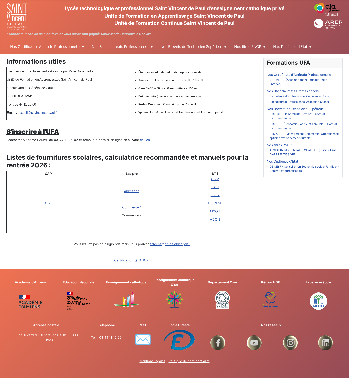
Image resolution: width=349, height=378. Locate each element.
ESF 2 (215, 195)
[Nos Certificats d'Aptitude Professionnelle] (82, 46)
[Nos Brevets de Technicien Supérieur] (224, 46)
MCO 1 (215, 211)
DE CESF (215, 203)
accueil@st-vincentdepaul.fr (37, 112)
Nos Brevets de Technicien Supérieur (191, 46)
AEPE (48, 203)
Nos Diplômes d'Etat (290, 46)
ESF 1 (215, 187)
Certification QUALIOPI (131, 260)
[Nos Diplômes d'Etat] (309, 46)
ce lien (145, 140)
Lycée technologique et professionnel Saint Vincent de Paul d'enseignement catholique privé (174, 8)
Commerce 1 (131, 207)
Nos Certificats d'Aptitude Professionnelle (45, 46)
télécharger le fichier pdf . (170, 244)
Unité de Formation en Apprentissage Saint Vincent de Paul (174, 16)
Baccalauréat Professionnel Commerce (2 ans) (300, 96)
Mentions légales (152, 361)
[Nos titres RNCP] (263, 46)
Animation (131, 191)
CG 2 (215, 179)
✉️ (143, 339)
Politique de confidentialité (189, 361)
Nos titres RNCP (247, 46)
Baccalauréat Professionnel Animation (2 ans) (299, 101)
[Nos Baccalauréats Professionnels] (150, 46)
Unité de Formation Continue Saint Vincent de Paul (174, 23)
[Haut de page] (342, 370)
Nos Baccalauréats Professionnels (120, 46)
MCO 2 (215, 219)
